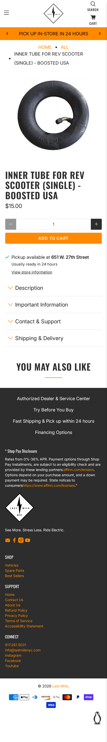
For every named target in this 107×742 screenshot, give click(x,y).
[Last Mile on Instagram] (21, 541)
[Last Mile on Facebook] (14, 541)
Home (45, 47)
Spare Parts (14, 570)
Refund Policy (16, 610)
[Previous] (7, 33)
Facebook (13, 660)
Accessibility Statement (24, 626)
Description (29, 288)
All (65, 47)
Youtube (12, 666)
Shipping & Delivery (39, 338)
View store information (31, 272)
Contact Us (14, 600)
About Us (12, 605)
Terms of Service (18, 621)
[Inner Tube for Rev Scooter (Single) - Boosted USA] (53, 115)
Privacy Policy (16, 615)
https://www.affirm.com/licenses (49, 485)
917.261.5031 (15, 645)
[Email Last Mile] (7, 541)
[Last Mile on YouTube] (27, 541)
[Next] (99, 33)
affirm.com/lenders (78, 469)
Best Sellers (14, 576)
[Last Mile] (53, 14)
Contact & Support (38, 321)
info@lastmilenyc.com (23, 650)
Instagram (13, 655)
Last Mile (60, 686)
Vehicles (11, 565)
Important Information (41, 304)
